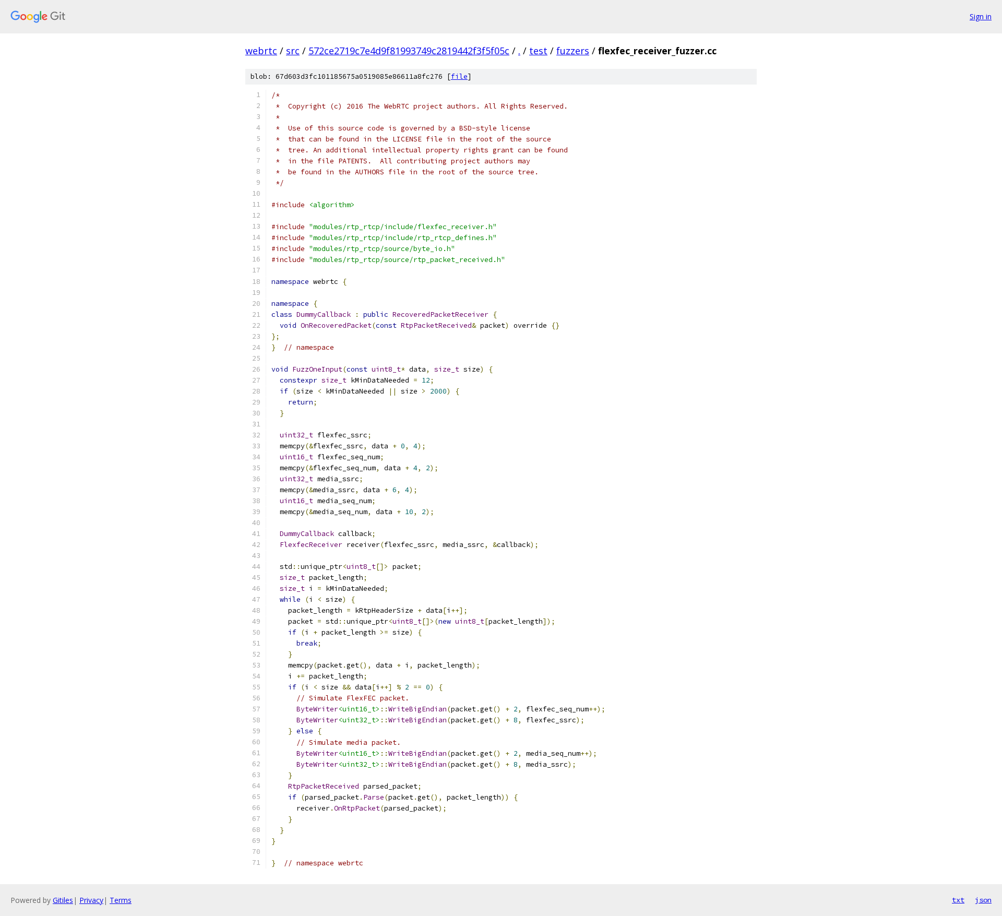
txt (958, 900)
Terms (121, 900)
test (538, 50)
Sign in (981, 16)
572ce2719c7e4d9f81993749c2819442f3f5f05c (408, 50)
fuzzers (572, 50)
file (459, 76)
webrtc (261, 50)
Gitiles (63, 900)
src (293, 50)
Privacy (91, 900)
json (983, 900)
